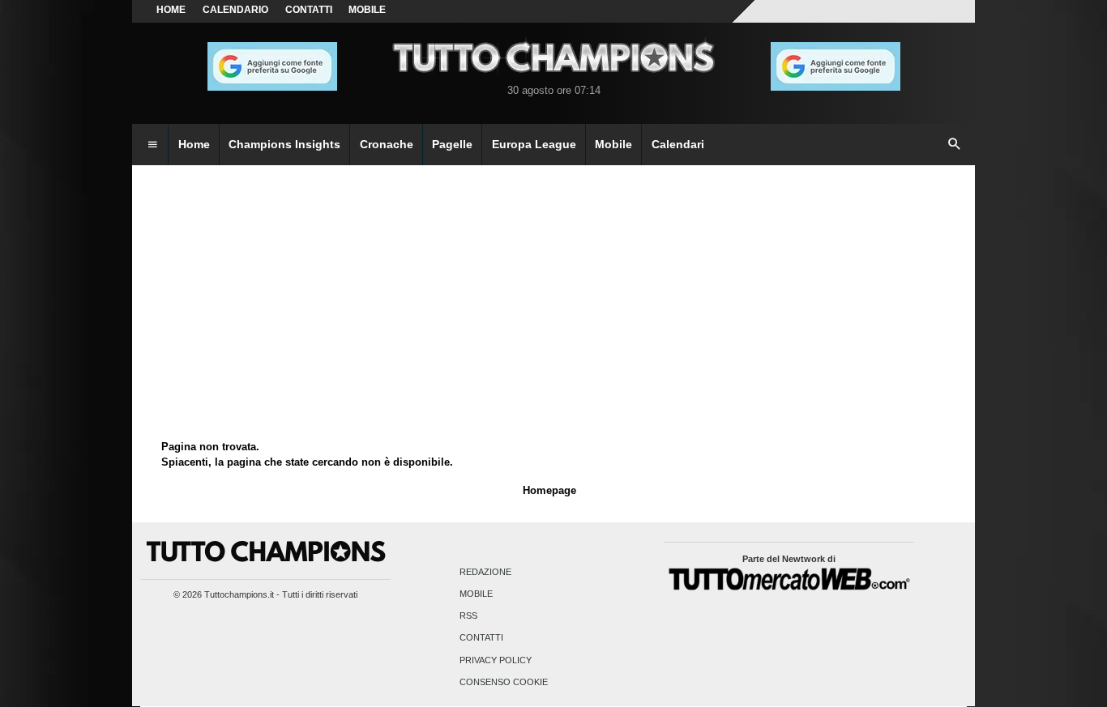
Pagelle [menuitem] (452, 144)
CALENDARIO (235, 10)
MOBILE (367, 10)
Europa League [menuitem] (534, 144)
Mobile (476, 593)
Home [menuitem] (194, 144)
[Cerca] (954, 145)
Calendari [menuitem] (678, 144)
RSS (468, 616)
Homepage (549, 490)
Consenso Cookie (503, 682)
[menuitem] (152, 145)
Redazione (485, 572)
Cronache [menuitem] (386, 144)
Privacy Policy (495, 660)
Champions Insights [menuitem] (284, 144)
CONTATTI (308, 10)
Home (171, 10)
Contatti (481, 638)
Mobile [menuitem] (613, 144)
